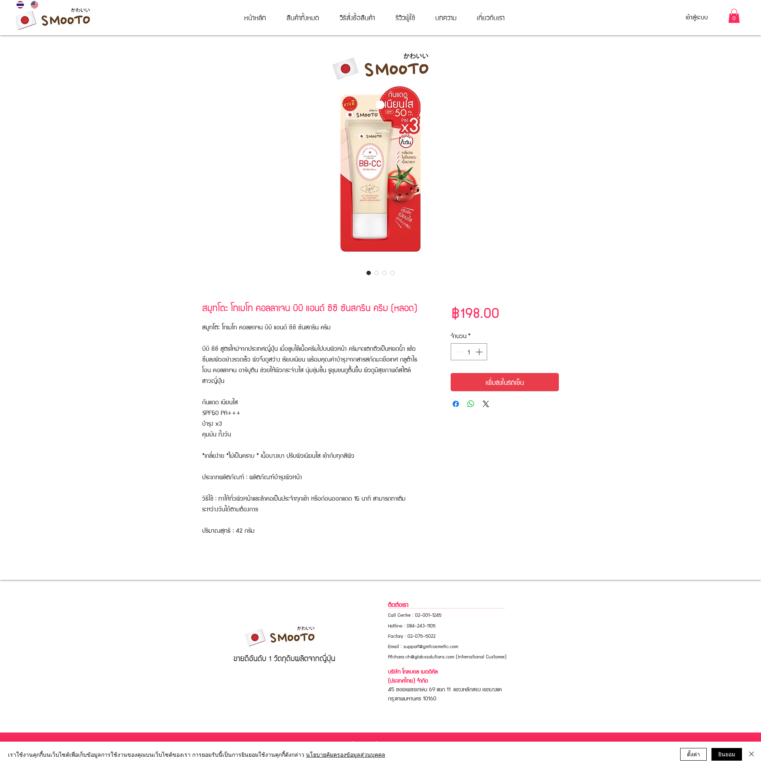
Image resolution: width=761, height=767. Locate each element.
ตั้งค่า (693, 754)
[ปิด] (751, 754)
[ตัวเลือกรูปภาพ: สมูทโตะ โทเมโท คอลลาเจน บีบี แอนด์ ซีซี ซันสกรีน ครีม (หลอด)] (369, 273)
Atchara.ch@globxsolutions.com (421, 656)
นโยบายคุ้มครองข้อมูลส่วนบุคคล (345, 754)
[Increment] (480, 352)
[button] (734, 16)
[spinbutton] (469, 352)
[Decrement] (458, 352)
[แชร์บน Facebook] (456, 404)
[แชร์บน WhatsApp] (471, 404)
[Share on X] (486, 404)
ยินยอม (726, 754)
